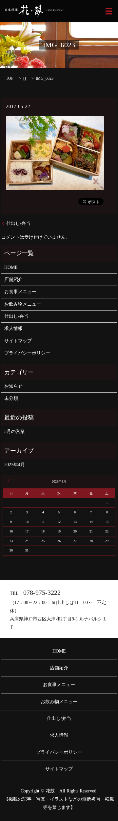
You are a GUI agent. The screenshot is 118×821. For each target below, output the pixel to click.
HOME (11, 267)
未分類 (11, 398)
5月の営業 (14, 431)
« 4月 (10, 481)
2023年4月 (14, 464)
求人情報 (13, 328)
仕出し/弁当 (18, 223)
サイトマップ (18, 340)
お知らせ (13, 386)
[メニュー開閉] (109, 11)
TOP (9, 78)
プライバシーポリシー (27, 353)
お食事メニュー (20, 291)
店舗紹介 (13, 279)
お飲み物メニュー (22, 304)
